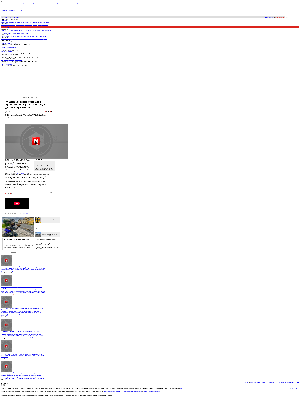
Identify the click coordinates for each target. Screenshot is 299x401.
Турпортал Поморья (6, 64)
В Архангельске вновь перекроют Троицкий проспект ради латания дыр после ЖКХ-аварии (44, 169)
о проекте (246, 382)
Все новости (57, 215)
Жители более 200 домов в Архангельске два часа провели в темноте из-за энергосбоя (24, 39)
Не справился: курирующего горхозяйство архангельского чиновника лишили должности (44, 165)
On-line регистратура (7, 51)
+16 (22, 10)
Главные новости (5, 3)
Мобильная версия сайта (8, 382)
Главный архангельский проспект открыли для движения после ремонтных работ (22, 352)
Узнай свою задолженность (8, 47)
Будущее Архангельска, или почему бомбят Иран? (14, 33)
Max (181, 388)
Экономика (19, 3)
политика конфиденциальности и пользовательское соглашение (267, 382)
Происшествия (40, 3)
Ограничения (15, 164)
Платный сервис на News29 (8, 43)
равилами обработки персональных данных (152, 391)
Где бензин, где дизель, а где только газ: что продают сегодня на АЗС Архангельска (23, 36)
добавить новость (269, 17)
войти (297, 14)
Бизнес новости (72, 3)
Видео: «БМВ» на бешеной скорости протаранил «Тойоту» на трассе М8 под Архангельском (26, 27)
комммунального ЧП (22, 173)
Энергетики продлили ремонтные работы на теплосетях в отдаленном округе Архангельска (26, 30)
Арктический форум (56, 3)
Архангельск (24, 8)
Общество (24, 3)
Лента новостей (15, 216)
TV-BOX (79, 3)
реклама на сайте (289, 382)
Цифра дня (65, 3)
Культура (30, 3)
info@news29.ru (25, 213)
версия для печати (47, 189)
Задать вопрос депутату (7, 55)
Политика (12, 3)
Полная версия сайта (7, 5)
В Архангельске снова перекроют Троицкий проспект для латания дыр (43, 162)
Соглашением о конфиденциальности (132, 391)
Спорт (34, 3)
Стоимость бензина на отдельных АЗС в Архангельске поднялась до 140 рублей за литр (24, 25)
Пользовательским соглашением (112, 391)
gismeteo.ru (26, 397)
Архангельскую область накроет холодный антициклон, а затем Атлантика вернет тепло (25, 22)
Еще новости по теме (39, 171)
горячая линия (279, 17)
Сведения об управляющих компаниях (11, 60)
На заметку (48, 3)
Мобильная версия (14, 17)
